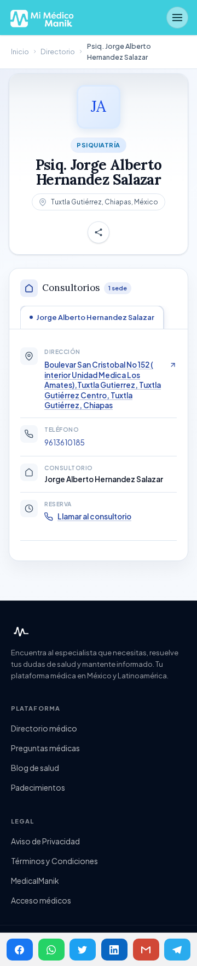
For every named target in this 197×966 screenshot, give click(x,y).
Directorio (57, 51)
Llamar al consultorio (94, 516)
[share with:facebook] (20, 950)
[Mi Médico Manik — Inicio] (19, 632)
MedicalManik (35, 880)
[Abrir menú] (177, 17)
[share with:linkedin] (114, 950)
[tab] (92, 317)
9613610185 (64, 442)
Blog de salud (35, 768)
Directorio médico (44, 728)
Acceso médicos (41, 900)
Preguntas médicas (45, 748)
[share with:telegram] (177, 950)
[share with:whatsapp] (51, 950)
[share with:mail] (146, 950)
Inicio (20, 51)
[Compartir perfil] (98, 232)
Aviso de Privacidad (45, 841)
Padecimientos (38, 787)
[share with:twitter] (82, 950)
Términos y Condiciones (54, 861)
